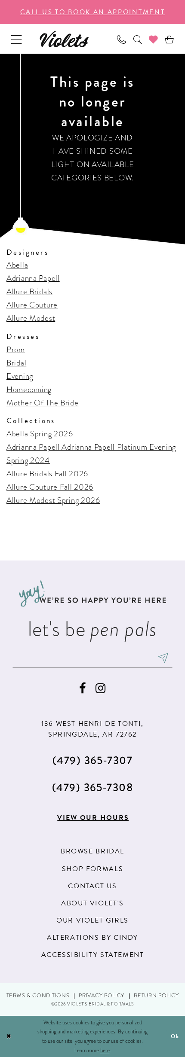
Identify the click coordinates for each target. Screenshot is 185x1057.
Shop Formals (92, 869)
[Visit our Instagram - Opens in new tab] (101, 688)
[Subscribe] (163, 658)
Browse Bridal (92, 851)
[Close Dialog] (8, 1036)
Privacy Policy (101, 995)
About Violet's (92, 903)
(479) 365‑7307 (92, 760)
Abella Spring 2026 (39, 433)
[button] (16, 38)
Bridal (16, 363)
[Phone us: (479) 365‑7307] (122, 38)
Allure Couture (32, 305)
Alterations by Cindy (92, 937)
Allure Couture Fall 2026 (49, 487)
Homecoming (29, 389)
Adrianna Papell (33, 278)
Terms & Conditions (38, 995)
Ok (175, 1036)
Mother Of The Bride (42, 402)
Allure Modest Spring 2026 (53, 500)
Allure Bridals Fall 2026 (47, 473)
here (105, 1050)
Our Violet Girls (92, 920)
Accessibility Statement (92, 955)
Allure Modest (30, 318)
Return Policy (156, 995)
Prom (15, 349)
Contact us (92, 886)
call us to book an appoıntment (92, 12)
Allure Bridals (29, 291)
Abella (17, 265)
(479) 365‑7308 (92, 787)
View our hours (93, 818)
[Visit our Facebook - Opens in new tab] (82, 688)
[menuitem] (16, 38)
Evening (19, 376)
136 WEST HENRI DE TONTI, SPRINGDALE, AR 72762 (92, 729)
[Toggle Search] (137, 38)
